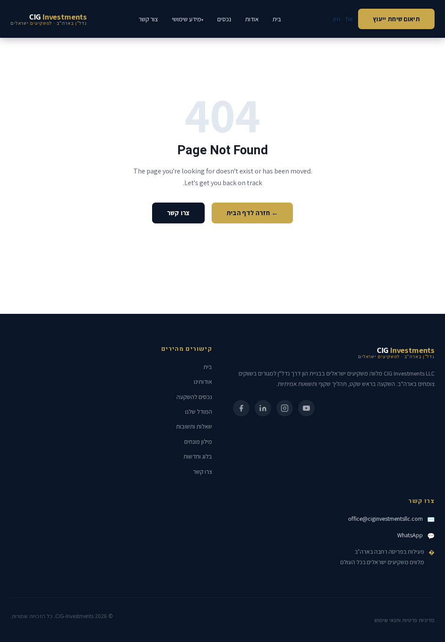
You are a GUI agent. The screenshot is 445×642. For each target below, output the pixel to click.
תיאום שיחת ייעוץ (396, 18)
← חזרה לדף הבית (252, 212)
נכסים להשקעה (194, 397)
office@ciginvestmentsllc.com (385, 518)
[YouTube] (306, 408)
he (349, 18)
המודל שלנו (198, 411)
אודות (252, 19)
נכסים (224, 19)
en (336, 18)
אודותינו (203, 381)
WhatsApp (410, 535)
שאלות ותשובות (194, 426)
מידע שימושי (186, 19)
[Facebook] (241, 408)
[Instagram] (284, 408)
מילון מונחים (198, 441)
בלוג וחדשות (197, 456)
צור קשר (148, 19)
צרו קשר (178, 212)
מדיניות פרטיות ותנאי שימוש (404, 620)
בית (276, 19)
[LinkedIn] (263, 408)
